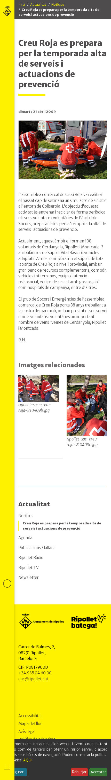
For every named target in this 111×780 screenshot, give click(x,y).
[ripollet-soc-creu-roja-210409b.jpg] (38, 388)
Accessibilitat (30, 715)
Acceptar (98, 772)
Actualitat (38, 4)
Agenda (25, 537)
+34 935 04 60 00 (35, 673)
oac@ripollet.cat (33, 678)
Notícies (58, 4)
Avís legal (26, 731)
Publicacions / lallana (37, 547)
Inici (22, 4)
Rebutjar (79, 772)
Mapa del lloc (30, 723)
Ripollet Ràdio (30, 557)
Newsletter (28, 577)
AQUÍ (28, 760)
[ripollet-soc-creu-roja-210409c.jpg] (87, 405)
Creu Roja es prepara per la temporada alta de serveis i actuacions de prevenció (62, 526)
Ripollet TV (28, 567)
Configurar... (15, 772)
